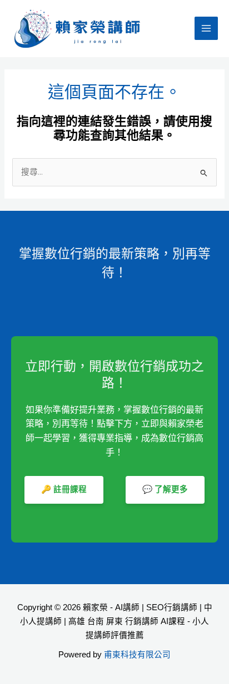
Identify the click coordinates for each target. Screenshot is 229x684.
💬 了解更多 (165, 489)
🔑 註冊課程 (64, 489)
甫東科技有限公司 (137, 654)
